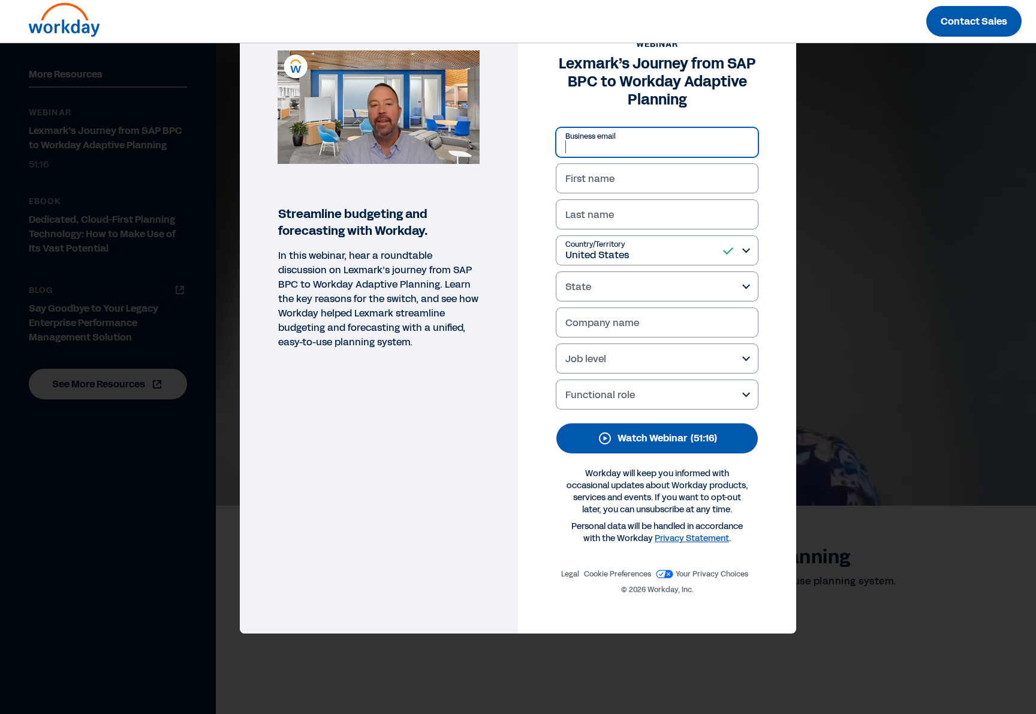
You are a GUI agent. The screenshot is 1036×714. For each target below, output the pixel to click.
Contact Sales (974, 21)
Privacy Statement (692, 538)
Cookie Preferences (617, 574)
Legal (570, 574)
